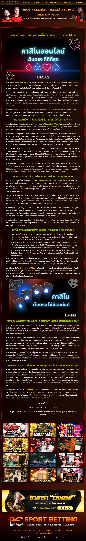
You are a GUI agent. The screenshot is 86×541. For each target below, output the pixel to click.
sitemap (79, 2)
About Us (42, 537)
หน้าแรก (26, 2)
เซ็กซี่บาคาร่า (43, 358)
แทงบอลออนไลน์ (52, 2)
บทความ (67, 2)
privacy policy (60, 537)
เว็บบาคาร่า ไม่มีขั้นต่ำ (28, 268)
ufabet (37, 2)
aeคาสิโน (29, 390)
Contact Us (25, 537)
